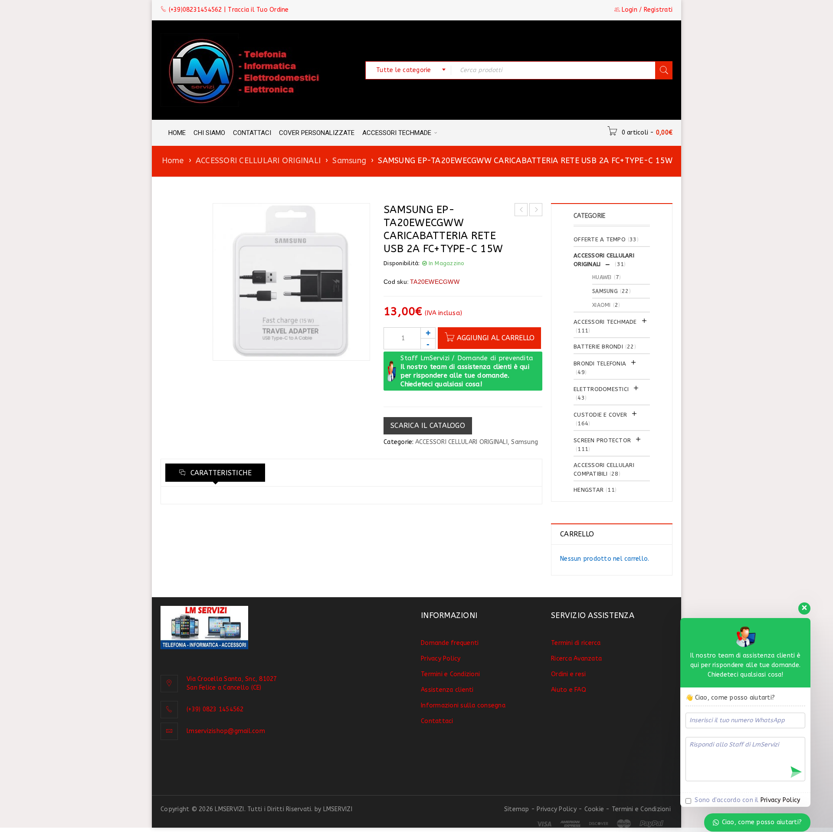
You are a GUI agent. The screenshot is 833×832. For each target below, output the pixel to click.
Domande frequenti (450, 643)
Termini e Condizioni (450, 674)
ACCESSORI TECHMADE (605, 322)
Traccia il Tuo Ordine (258, 9)
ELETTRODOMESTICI (601, 389)
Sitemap (516, 809)
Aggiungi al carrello (496, 338)
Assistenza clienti (447, 690)
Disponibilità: (402, 263)
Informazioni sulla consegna (463, 705)
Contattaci (437, 721)
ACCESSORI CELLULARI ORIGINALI (258, 160)
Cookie (594, 809)
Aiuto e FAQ (568, 690)
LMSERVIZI (337, 809)
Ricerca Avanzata (576, 658)
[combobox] (408, 70)
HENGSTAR (588, 490)
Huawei (602, 277)
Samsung (349, 160)
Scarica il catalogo (427, 425)
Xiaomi (601, 305)
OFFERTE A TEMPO (600, 239)
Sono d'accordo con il (746, 800)
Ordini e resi (568, 674)
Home (173, 160)
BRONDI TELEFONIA (600, 363)
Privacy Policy (441, 658)
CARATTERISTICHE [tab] (220, 473)
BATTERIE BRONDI (598, 346)
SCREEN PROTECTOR (602, 440)
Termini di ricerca (576, 643)
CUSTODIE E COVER (600, 414)
